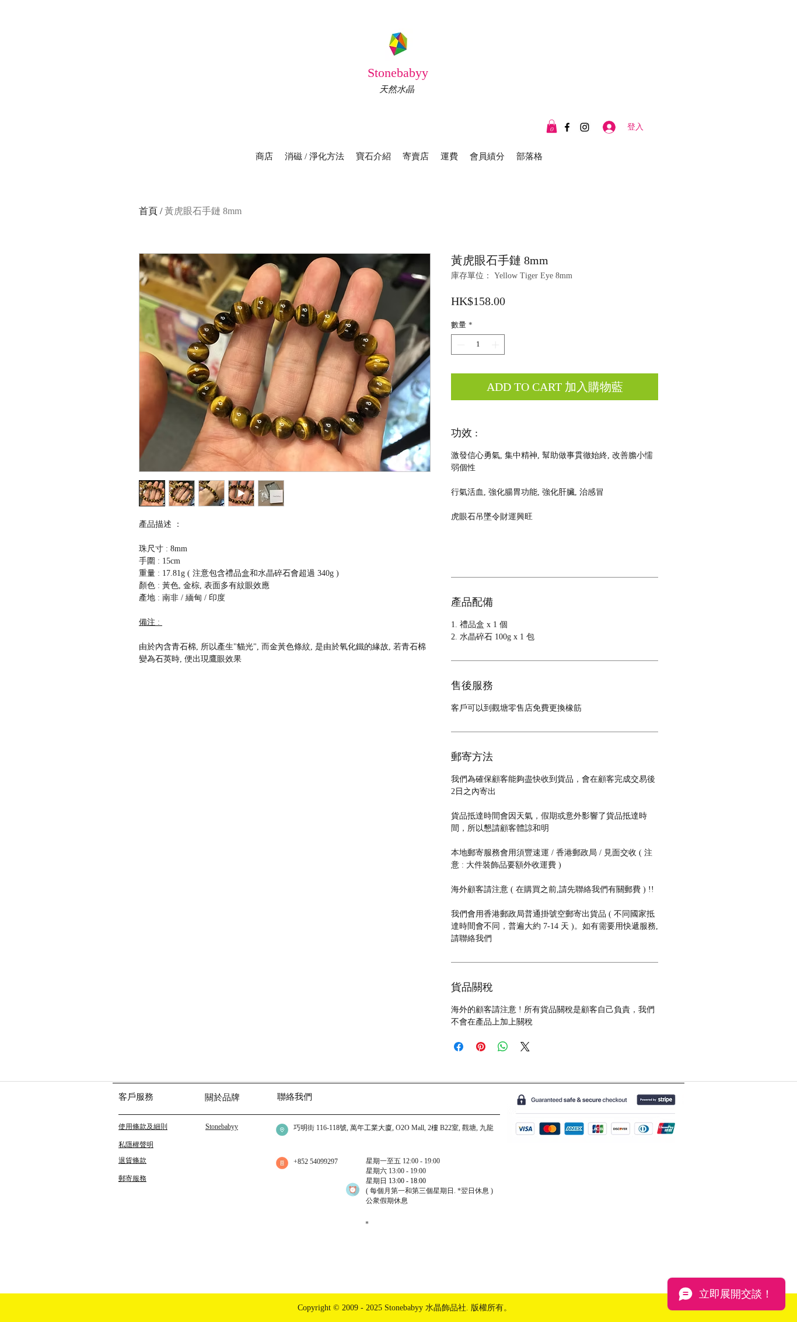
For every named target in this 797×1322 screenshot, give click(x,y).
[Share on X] (525, 1047)
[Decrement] (460, 345)
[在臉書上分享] (459, 1047)
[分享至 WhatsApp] (503, 1047)
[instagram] (584, 127)
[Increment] (497, 345)
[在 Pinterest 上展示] (481, 1047)
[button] (551, 126)
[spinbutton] (478, 345)
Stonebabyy (400, 72)
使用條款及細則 (142, 1126)
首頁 (148, 211)
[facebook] (567, 127)
